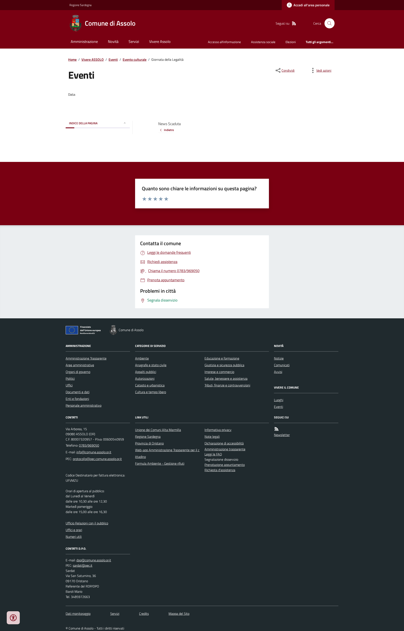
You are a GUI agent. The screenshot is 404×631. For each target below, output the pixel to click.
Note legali (212, 436)
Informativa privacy (218, 429)
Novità (113, 41)
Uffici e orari (74, 529)
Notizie (279, 358)
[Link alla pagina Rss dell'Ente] (276, 429)
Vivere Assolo (160, 41)
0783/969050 (89, 445)
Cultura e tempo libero (150, 391)
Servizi (134, 41)
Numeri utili (74, 536)
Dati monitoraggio (78, 613)
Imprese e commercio (219, 371)
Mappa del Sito (179, 613)
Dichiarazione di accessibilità (224, 443)
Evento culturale (134, 59)
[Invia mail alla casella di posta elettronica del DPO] (93, 560)
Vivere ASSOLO (92, 59)
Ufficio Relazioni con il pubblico (87, 523)
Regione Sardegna (80, 5)
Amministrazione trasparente (225, 449)
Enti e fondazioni (77, 398)
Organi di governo (78, 371)
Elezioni (291, 42)
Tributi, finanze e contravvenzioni (227, 385)
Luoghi (278, 399)
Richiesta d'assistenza (220, 469)
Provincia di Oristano (149, 443)
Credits (144, 613)
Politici (70, 378)
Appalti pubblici (145, 371)
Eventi (113, 59)
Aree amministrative (80, 365)
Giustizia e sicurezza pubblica (224, 365)
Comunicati (282, 365)
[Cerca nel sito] (328, 23)
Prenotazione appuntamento (225, 464)
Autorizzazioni (144, 378)
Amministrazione (84, 41)
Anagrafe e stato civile (150, 365)
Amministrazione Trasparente (86, 358)
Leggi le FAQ (213, 454)
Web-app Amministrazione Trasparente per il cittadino (167, 453)
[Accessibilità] (13, 617)
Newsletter (282, 434)
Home (72, 59)
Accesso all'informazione (224, 42)
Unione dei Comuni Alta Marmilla (158, 429)
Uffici (69, 385)
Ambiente (142, 358)
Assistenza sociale (263, 42)
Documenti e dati (77, 391)
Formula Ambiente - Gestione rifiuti (159, 463)
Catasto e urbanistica (150, 385)
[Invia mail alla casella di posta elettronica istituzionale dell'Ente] (93, 452)
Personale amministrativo (83, 405)
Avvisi (278, 371)
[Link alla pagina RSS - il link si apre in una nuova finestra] (293, 23)
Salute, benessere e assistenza (226, 378)
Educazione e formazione (222, 358)
